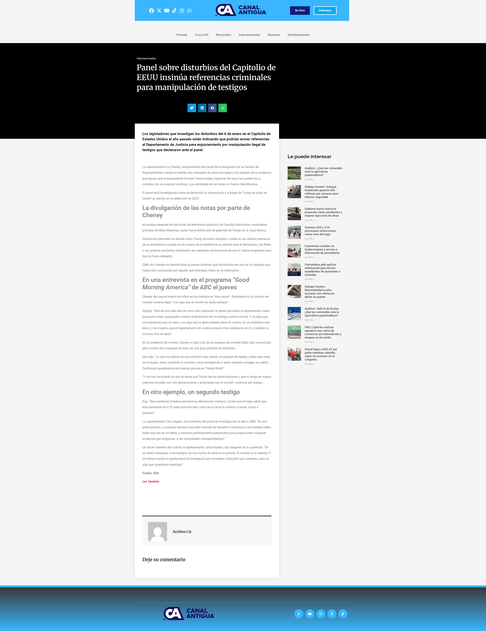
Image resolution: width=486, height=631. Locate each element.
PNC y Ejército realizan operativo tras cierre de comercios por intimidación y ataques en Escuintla (323, 332)
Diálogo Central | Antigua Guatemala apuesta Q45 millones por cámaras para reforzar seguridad (321, 192)
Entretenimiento (298, 35)
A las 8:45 (201, 35)
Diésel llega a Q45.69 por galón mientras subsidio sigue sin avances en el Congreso (321, 354)
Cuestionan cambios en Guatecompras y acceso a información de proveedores (322, 249)
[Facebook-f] (331, 613)
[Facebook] (151, 10)
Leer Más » (310, 179)
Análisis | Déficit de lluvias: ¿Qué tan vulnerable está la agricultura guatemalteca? (322, 312)
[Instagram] (182, 10)
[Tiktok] (174, 10)
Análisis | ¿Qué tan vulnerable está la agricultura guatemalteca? (323, 171)
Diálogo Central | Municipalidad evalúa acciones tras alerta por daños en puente (320, 292)
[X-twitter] (159, 10)
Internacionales (249, 35)
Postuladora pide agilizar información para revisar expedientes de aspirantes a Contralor (322, 270)
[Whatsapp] (189, 10)
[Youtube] (166, 10)
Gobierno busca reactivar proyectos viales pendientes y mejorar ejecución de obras (323, 212)
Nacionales (223, 35)
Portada (182, 35)
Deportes (274, 35)
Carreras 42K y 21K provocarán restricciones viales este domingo (320, 231)
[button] (192, 108)
